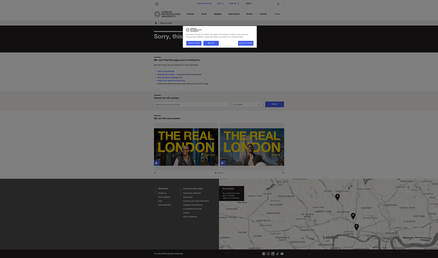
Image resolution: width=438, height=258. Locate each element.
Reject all (211, 43)
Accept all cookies (245, 43)
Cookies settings (194, 43)
